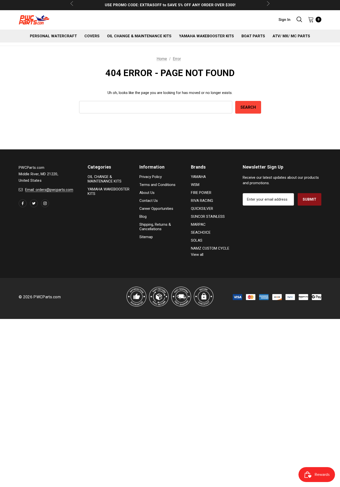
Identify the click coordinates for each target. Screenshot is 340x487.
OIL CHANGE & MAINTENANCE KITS (104, 179)
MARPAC (198, 224)
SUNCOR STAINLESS (208, 216)
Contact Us (148, 200)
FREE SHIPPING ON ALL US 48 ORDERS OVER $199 (170, 7)
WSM (195, 184)
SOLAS (196, 240)
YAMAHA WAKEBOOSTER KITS (108, 191)
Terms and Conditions (157, 184)
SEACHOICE (201, 232)
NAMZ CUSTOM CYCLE (210, 248)
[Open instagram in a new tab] (45, 203)
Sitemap (146, 237)
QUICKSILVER (202, 208)
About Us (147, 192)
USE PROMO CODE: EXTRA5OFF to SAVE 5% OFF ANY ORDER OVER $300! (170, 2)
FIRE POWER (201, 192)
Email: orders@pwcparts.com (49, 189)
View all (197, 254)
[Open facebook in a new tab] (23, 203)
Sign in (284, 19)
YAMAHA (198, 177)
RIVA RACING (202, 200)
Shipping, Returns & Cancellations (155, 226)
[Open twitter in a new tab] (34, 203)
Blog (143, 216)
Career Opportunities (156, 208)
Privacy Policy (150, 177)
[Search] (299, 19)
